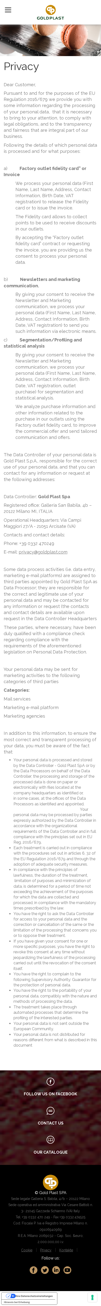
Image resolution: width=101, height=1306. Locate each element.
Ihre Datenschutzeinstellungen (34, 1295)
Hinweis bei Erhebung (17, 1302)
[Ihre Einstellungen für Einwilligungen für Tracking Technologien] (92, 1297)
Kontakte (66, 1250)
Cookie (26, 1250)
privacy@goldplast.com (43, 552)
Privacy (45, 1250)
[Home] (50, 12)
